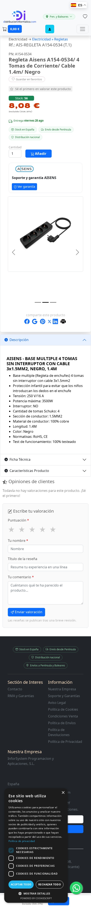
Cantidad (15, 147)
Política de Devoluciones (59, 732)
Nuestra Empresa (62, 689)
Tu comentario (21, 577)
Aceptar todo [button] (21, 884)
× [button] (63, 792)
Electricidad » (43, 39)
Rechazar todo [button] (49, 884)
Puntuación (18, 520)
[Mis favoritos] (85, 16)
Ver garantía (26, 186)
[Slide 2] (45, 302)
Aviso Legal (57, 702)
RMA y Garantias (21, 695)
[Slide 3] (53, 302)
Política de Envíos (62, 723)
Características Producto (29, 470)
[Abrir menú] (82, 29)
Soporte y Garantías (64, 695)
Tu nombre (18, 540)
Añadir (40, 153)
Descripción (19, 339)
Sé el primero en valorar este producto (43, 89)
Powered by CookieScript (36, 898)
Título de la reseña (22, 558)
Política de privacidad (21, 841)
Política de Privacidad (65, 741)
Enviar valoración (28, 612)
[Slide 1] (38, 302)
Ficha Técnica (20, 459)
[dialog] (36, 845)
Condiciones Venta (63, 716)
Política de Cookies (63, 709)
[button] (35, 893)
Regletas (61, 39)
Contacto (15, 689)
